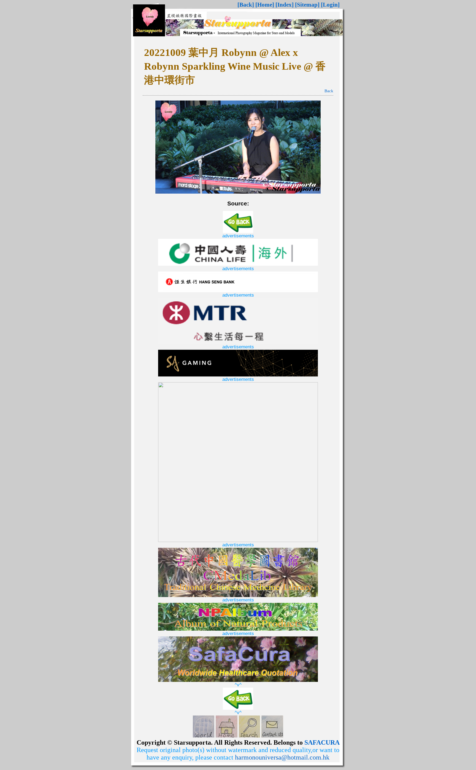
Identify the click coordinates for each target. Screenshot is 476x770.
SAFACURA (322, 742)
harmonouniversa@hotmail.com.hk (282, 757)
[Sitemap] (307, 4)
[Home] (264, 4)
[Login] (330, 4)
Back (328, 91)
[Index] (284, 4)
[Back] (245, 4)
